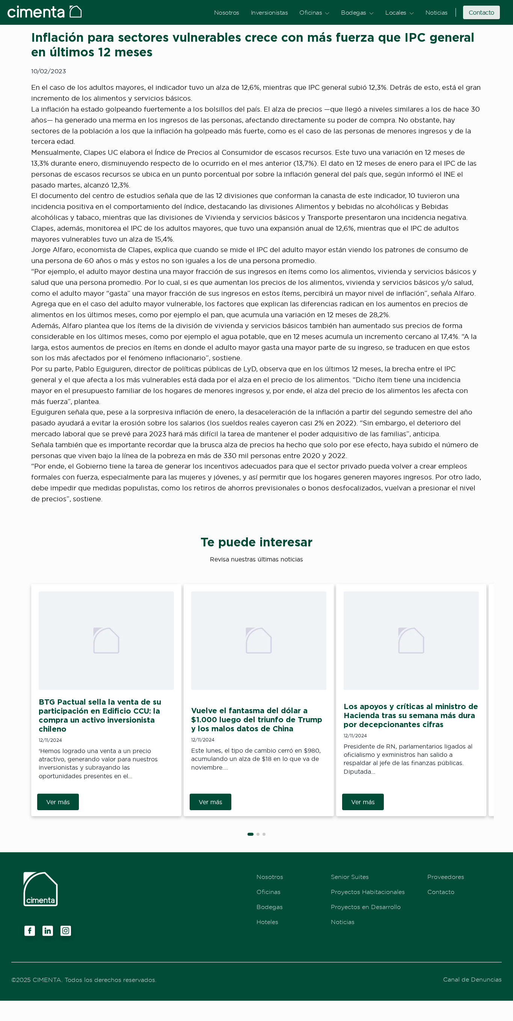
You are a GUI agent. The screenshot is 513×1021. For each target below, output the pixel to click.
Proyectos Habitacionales (368, 891)
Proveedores (445, 876)
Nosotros (226, 12)
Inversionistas (269, 12)
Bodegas (353, 12)
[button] (250, 834)
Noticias (436, 12)
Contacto (481, 12)
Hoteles (267, 922)
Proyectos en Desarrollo (366, 907)
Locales (395, 12)
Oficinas (310, 12)
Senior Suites (350, 876)
